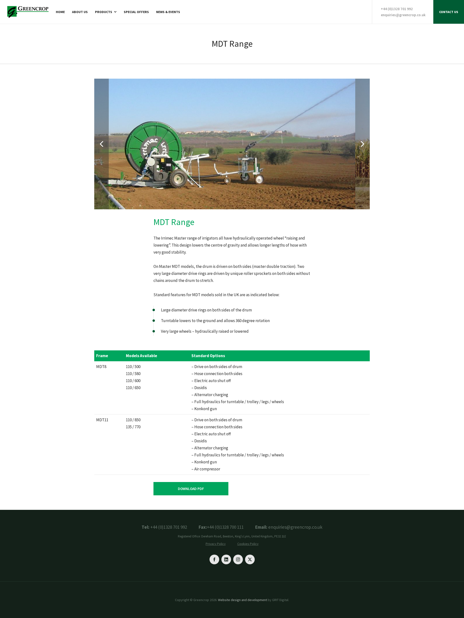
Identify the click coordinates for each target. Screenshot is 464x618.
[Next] (362, 144)
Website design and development (242, 600)
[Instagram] (238, 559)
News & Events (168, 12)
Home (60, 12)
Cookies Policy (248, 544)
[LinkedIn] (226, 559)
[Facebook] (214, 559)
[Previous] (101, 144)
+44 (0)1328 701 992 (397, 9)
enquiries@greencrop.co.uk (403, 15)
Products (103, 12)
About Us (80, 12)
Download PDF (191, 488)
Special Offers (136, 12)
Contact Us (448, 12)
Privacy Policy (216, 544)
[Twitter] (250, 559)
